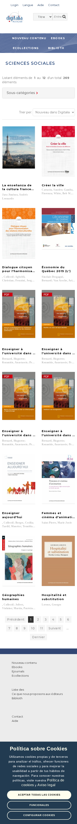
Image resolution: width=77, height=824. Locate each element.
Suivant (55, 628)
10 (33, 628)
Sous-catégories (21, 93)
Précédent (16, 619)
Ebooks (58, 38)
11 (41, 628)
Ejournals (18, 671)
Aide (15, 720)
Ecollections (26, 48)
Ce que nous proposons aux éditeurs (37, 694)
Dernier (38, 637)
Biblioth (56, 48)
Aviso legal (46, 785)
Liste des (18, 689)
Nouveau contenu (29, 38)
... (68, 628)
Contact (17, 716)
